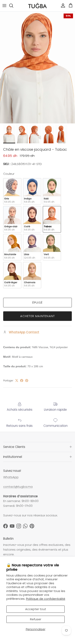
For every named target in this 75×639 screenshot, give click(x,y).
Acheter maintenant (37, 316)
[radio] (12, 191)
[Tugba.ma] (37, 5)
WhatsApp (11, 477)
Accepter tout (35, 609)
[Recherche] (13, 5)
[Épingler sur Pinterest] (26, 380)
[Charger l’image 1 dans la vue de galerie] (37, 67)
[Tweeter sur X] (16, 380)
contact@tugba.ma (18, 487)
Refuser (35, 619)
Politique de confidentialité (45, 599)
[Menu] (4, 5)
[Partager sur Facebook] (21, 380)
